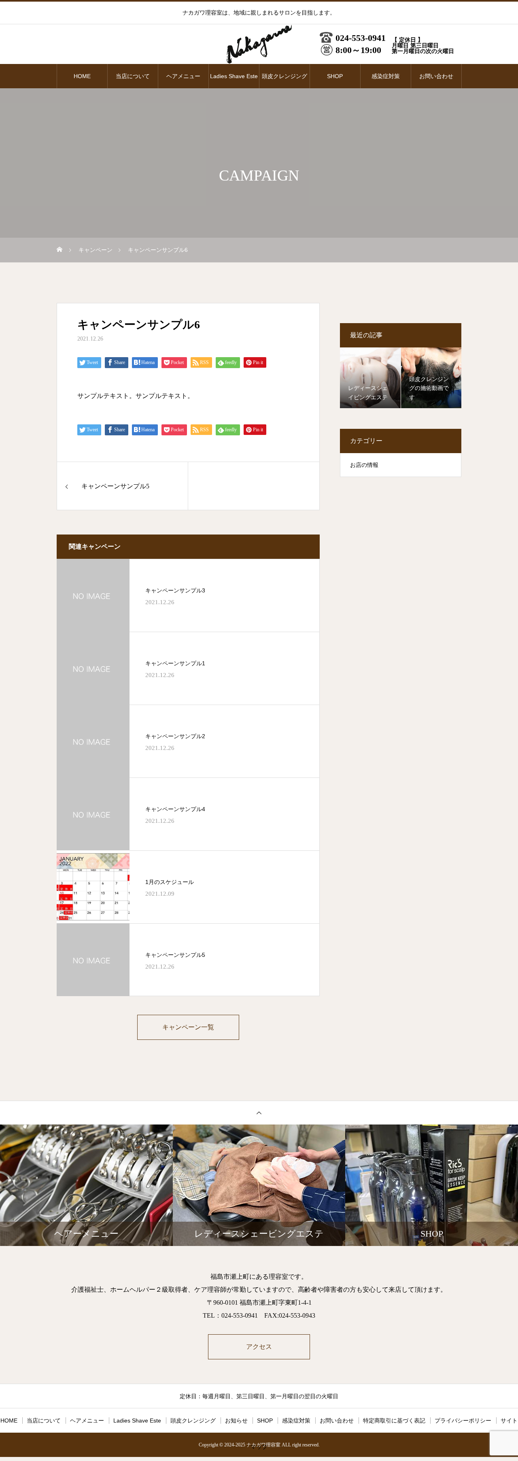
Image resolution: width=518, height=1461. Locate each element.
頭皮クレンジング (284, 76)
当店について (133, 76)
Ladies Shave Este (234, 76)
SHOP (335, 76)
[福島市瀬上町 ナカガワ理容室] (259, 44)
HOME (82, 76)
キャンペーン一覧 (188, 1027)
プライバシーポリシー (463, 1420)
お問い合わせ (436, 76)
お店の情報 (364, 465)
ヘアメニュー (183, 76)
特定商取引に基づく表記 (394, 1420)
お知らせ (236, 1420)
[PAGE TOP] (259, 1113)
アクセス (259, 1346)
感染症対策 (386, 76)
